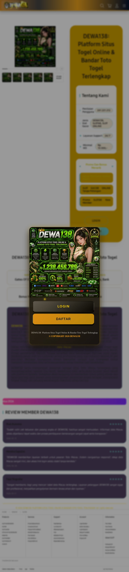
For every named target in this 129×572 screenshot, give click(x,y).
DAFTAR (63, 319)
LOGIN (63, 306)
